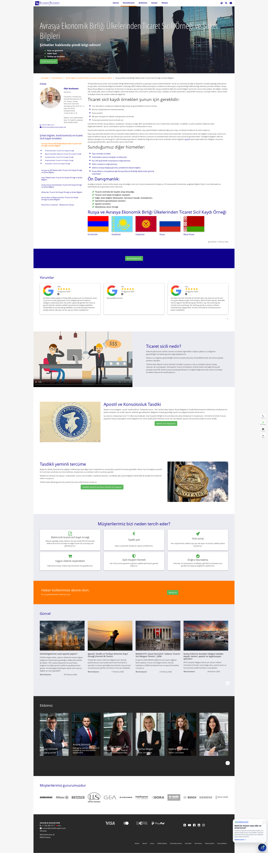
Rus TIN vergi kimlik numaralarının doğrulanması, (111, 160)
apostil (187, 139)
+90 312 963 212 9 (48, 125)
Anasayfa (44, 78)
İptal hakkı (188, 843)
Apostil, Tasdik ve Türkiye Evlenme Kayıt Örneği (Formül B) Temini (108, 655)
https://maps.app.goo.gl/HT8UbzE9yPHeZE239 (48, 290)
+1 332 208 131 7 (48, 825)
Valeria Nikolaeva (178, 749)
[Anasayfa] (48, 3)
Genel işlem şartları (176, 843)
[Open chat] (262, 847)
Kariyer (154, 3)
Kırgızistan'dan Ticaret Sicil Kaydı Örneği (59, 160)
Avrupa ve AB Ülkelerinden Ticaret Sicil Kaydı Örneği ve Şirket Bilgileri (61, 171)
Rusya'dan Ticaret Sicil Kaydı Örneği (57, 164)
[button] (221, 3)
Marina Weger (145, 749)
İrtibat (43, 83)
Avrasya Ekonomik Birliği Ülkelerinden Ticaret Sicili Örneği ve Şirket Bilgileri (61, 144)
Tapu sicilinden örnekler (101, 153)
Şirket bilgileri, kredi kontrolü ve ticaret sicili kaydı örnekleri (89, 78)
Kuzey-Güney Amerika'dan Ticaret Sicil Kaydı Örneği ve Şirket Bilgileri (61, 186)
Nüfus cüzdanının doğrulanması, (104, 164)
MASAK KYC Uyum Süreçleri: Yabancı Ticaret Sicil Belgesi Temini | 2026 (158, 655)
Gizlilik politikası (162, 843)
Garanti (144, 843)
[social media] (184, 825)
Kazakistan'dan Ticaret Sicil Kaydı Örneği (59, 157)
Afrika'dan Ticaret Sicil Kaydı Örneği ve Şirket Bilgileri (61, 192)
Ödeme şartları (209, 843)
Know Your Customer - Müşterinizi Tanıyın (57, 205)
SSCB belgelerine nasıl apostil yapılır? (58, 653)
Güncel (116, 3)
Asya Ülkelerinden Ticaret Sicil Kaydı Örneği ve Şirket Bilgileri (61, 178)
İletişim (165, 3)
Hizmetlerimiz (129, 3)
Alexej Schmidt (49, 749)
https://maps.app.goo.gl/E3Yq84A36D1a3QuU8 (176, 290)
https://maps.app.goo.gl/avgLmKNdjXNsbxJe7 (112, 290)
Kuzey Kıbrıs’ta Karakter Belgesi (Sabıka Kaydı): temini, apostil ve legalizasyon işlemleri (203, 656)
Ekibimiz (46, 705)
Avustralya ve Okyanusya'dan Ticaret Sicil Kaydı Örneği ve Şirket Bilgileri (59, 198)
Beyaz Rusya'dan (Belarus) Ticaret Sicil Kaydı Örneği (63, 154)
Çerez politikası (222, 843)
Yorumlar (47, 277)
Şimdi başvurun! (49, 61)
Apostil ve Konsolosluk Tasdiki (132, 404)
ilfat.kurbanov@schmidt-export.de (54, 127)
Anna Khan (206, 749)
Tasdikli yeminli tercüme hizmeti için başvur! (102, 487)
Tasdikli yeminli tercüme (63, 464)
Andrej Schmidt (81, 744)
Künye (152, 843)
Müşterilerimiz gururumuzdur (63, 785)
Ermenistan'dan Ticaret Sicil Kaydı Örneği (59, 151)
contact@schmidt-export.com (54, 828)
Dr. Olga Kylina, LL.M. (117, 746)
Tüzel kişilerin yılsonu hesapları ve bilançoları (109, 157)
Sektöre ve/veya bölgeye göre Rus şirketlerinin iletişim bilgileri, (116, 168)
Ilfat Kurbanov (71, 88)
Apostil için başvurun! (165, 423)
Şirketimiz (143, 3)
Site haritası (198, 843)
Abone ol (173, 592)
